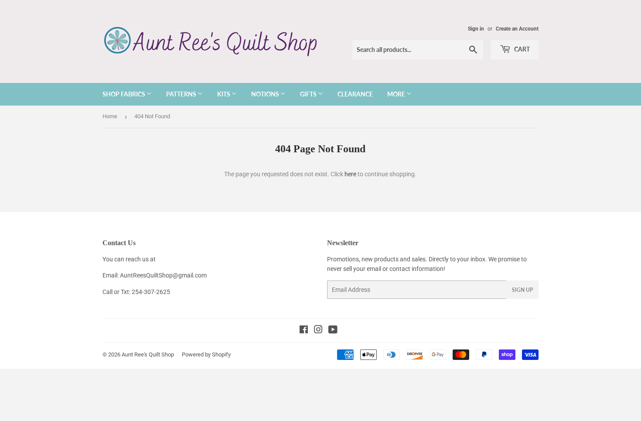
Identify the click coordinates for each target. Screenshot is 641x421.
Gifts (309, 94)
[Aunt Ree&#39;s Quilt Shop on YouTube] (333, 330)
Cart (521, 49)
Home (109, 116)
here (350, 174)
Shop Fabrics (124, 94)
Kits (224, 94)
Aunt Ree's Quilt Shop (148, 354)
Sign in (476, 29)
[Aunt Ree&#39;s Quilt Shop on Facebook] (303, 330)
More (396, 94)
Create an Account (517, 29)
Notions (265, 94)
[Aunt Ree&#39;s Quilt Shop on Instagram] (318, 330)
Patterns (182, 94)
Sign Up (522, 290)
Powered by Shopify (206, 354)
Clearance (355, 94)
